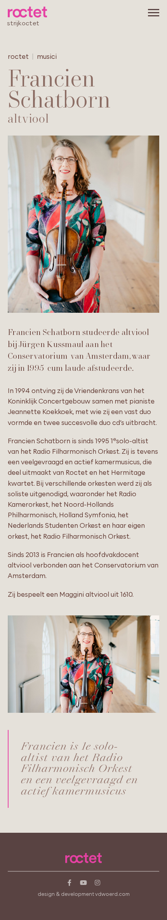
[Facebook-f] (69, 882)
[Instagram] (97, 882)
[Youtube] (83, 882)
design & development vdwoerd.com (84, 894)
